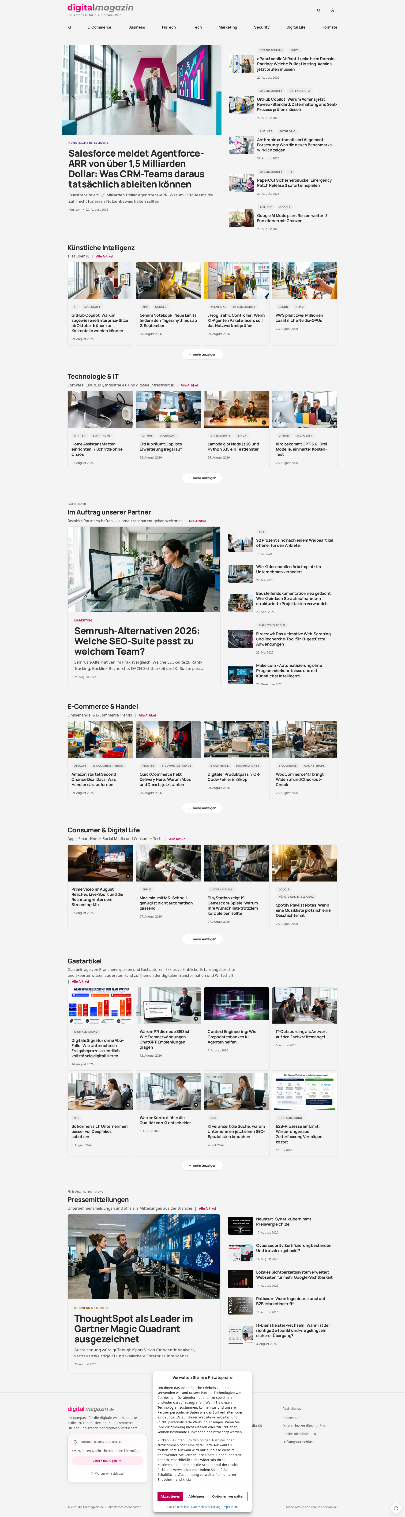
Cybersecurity (271, 50)
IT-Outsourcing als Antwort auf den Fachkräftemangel (301, 1034)
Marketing (228, 27)
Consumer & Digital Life (104, 829)
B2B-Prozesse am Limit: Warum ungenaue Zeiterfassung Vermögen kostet (299, 1134)
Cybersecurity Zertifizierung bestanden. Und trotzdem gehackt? (294, 1248)
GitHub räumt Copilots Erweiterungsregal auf (161, 446)
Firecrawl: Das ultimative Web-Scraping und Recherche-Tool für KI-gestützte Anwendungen (293, 639)
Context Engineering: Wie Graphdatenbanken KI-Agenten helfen (232, 1036)
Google (284, 207)
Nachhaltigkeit (248, 765)
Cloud (283, 307)
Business (136, 27)
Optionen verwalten (228, 1496)
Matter (79, 435)
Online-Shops (314, 765)
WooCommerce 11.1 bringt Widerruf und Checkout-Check (300, 779)
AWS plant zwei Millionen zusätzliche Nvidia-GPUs (299, 317)
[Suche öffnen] (319, 10)
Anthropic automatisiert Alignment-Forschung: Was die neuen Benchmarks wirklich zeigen (294, 145)
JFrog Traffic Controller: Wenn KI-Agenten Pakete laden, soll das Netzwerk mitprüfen (236, 320)
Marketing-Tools (272, 625)
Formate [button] (330, 27)
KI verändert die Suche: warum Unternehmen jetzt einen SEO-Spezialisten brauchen (236, 1131)
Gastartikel (85, 960)
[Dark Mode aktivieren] (332, 10)
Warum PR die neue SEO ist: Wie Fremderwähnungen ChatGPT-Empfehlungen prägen (165, 1039)
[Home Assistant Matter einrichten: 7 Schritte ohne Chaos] (100, 409)
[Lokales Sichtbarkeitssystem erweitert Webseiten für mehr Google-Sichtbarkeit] (240, 1279)
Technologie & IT (93, 376)
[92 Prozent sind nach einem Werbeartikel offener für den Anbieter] (240, 543)
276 (76, 1118)
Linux (294, 50)
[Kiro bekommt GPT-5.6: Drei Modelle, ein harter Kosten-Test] (305, 409)
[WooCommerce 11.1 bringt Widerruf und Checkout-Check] (305, 739)
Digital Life (296, 27)
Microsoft (92, 307)
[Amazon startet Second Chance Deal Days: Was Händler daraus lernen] (100, 739)
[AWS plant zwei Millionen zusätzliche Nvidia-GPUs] (305, 280)
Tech (197, 27)
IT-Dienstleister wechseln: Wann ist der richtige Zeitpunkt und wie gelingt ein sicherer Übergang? (293, 1330)
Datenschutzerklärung (205, 1507)
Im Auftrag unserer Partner (109, 511)
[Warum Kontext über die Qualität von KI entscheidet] (168, 1091)
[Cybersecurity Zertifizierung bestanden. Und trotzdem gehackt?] (240, 1252)
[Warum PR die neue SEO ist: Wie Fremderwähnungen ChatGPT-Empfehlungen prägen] (168, 1005)
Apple (146, 889)
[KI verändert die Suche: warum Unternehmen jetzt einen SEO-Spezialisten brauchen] (236, 1091)
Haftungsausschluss (298, 1442)
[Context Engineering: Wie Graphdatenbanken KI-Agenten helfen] (236, 1005)
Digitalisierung (86, 1031)
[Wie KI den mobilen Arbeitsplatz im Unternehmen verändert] (240, 574)
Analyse (266, 131)
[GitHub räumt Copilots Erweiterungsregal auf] (168, 409)
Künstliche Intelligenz (101, 247)
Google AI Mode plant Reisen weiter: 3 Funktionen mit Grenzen (292, 218)
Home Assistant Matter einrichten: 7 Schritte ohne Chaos (96, 449)
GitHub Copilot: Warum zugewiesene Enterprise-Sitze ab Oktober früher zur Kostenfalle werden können (99, 322)
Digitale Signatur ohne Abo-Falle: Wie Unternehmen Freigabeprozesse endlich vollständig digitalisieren (97, 1048)
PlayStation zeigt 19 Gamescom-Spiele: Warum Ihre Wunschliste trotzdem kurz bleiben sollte (233, 905)
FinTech (169, 27)
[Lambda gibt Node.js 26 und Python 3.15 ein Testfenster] (236, 409)
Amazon (80, 765)
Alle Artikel (104, 256)
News (300, 307)
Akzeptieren (170, 1496)
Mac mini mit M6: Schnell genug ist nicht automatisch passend (166, 903)
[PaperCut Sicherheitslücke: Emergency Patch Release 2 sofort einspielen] (241, 183)
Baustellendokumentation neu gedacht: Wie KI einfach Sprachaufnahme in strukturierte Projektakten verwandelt (294, 598)
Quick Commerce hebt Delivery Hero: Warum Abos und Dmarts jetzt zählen (165, 779)
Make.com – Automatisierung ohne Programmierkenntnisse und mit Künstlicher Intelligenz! (289, 670)
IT (291, 171)
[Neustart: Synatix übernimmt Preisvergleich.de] (240, 1226)
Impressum (230, 1507)
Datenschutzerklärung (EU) (303, 1425)
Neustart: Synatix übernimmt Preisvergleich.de (283, 1221)
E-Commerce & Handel (103, 706)
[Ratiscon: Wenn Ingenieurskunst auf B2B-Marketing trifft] (240, 1306)
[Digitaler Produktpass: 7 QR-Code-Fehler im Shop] (236, 739)
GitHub (147, 435)
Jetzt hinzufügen (105, 1461)
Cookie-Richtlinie (178, 1507)
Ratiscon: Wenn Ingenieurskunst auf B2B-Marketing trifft (290, 1301)
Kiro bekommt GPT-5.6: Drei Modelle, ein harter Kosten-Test (301, 449)
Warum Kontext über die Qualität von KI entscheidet (165, 1120)
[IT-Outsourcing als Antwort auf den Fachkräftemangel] (305, 1005)
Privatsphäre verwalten (396, 1508)
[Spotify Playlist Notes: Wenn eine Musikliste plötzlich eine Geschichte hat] (305, 863)
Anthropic (287, 131)
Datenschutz (300, 90)
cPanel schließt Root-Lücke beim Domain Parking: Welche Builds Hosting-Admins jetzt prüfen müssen (296, 64)
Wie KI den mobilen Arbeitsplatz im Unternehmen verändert (288, 569)
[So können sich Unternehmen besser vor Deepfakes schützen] (100, 1091)
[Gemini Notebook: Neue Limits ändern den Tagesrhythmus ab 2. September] (168, 280)
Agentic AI (218, 307)
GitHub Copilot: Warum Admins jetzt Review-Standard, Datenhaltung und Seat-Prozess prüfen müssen (297, 104)
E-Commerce (99, 27)
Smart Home (101, 435)
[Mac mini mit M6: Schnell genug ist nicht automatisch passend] (168, 863)
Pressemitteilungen (98, 1199)
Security (262, 27)
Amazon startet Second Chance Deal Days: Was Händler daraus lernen (93, 779)
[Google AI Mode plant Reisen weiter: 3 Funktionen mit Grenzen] (241, 218)
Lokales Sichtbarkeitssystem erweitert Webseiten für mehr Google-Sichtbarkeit (294, 1274)
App (145, 307)
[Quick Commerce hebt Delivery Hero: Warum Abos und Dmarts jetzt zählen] (168, 739)
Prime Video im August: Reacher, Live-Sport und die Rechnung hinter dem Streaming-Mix (97, 896)
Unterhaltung (221, 889)
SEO (213, 1118)
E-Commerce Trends (108, 765)
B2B (261, 531)
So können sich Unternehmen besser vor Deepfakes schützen (99, 1131)
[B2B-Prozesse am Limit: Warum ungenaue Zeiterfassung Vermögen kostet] (305, 1091)
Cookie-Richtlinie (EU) (299, 1434)
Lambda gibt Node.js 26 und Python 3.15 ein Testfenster (233, 446)
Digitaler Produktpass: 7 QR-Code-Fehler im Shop (234, 776)
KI (69, 27)
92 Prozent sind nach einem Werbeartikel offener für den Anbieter (294, 542)
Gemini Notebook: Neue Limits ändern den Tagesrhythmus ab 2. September (168, 320)
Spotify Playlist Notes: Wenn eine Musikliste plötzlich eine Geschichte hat (303, 910)
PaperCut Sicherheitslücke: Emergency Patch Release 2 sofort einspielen (294, 182)
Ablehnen (196, 1496)
